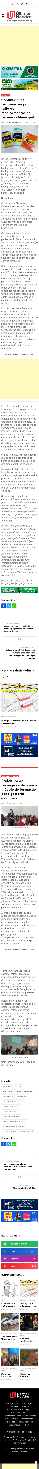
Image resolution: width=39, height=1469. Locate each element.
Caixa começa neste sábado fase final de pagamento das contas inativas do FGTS (19, 629)
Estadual (14, 1406)
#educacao (7, 1086)
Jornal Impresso (26, 1422)
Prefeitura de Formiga (10, 1111)
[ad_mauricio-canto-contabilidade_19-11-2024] (19, 751)
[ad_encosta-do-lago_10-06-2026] (19, 84)
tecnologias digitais (9, 1131)
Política (28, 1425)
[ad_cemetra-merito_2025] (19, 72)
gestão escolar (22, 1096)
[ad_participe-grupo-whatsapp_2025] (19, 590)
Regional (13, 1334)
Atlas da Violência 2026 (24, 1188)
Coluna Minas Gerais (28, 1334)
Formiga (12, 716)
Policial (20, 1403)
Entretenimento (26, 1419)
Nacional (25, 1406)
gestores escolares (9, 1101)
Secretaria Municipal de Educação (14, 1121)
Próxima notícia (26, 647)
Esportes (11, 1422)
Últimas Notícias (11, 122)
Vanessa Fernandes (26, 1131)
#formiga (18, 1086)
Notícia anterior (12, 623)
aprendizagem (8, 1091)
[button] (3, 677)
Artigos (4, 1300)
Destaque (5, 716)
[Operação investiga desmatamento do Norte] (29, 1357)
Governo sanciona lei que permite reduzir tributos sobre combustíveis (18, 1167)
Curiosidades (30, 1415)
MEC (21, 1101)
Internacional (15, 1409)
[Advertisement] (19, 45)
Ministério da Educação (11, 1106)
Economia (11, 1419)
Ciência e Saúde (20, 1412)
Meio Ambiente (15, 1425)
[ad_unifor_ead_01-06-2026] (19, 739)
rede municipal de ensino (11, 1116)
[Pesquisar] (36, 15)
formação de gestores (24, 1091)
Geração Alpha (8, 1096)
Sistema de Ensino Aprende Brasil (14, 1126)
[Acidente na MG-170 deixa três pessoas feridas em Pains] (10, 1322)
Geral (22, 1335)
